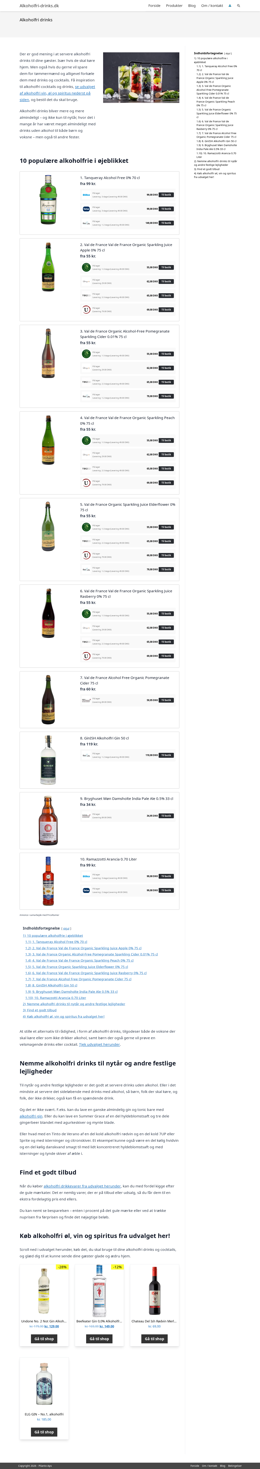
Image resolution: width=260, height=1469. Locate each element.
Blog (192, 5)
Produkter (174, 5)
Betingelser (235, 1465)
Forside (154, 5)
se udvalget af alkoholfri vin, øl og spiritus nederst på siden (57, 93)
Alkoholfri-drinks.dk (39, 5)
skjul (66, 928)
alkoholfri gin (31, 1116)
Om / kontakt (212, 5)
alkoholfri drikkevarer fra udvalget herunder (82, 1186)
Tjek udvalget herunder (99, 1044)
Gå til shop (44, 1338)
